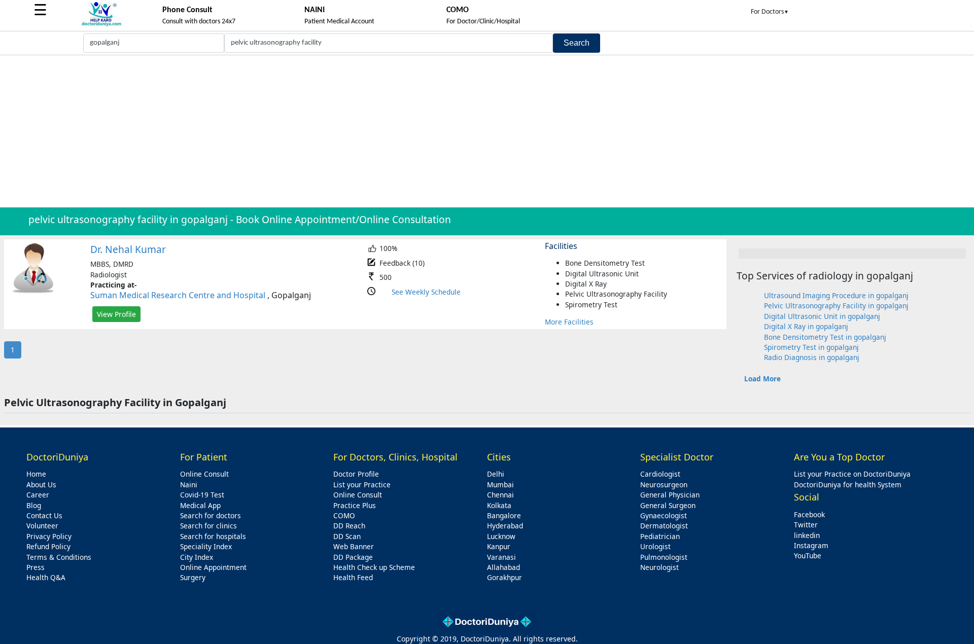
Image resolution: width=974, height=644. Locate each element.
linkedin (807, 535)
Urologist (655, 546)
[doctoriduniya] (101, 24)
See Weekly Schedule (426, 292)
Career (37, 494)
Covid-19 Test (202, 494)
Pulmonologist (663, 557)
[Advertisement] (487, 131)
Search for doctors (210, 515)
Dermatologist (664, 525)
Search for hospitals (213, 536)
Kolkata (499, 505)
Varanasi (501, 557)
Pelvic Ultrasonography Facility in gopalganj (836, 305)
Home (36, 474)
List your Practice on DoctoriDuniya (852, 474)
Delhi (495, 474)
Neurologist (659, 567)
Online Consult (204, 474)
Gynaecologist (663, 515)
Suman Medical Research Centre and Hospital (177, 295)
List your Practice (362, 484)
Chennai (500, 494)
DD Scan (347, 536)
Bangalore (504, 515)
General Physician (670, 494)
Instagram (811, 545)
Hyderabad (505, 525)
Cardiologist (660, 474)
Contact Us (44, 515)
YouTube (807, 555)
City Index (196, 557)
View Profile (116, 314)
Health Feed (353, 577)
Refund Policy (48, 546)
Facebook (809, 514)
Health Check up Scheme (374, 567)
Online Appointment (213, 567)
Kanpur (498, 546)
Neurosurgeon (663, 484)
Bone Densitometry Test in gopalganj (825, 337)
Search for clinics (208, 525)
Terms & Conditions (58, 557)
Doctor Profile (356, 474)
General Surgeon (667, 505)
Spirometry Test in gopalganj (811, 347)
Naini (188, 484)
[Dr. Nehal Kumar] (33, 291)
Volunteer (42, 525)
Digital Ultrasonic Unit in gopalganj (822, 316)
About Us (41, 484)
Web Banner (353, 546)
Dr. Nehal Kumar (128, 249)
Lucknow (501, 536)
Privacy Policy (49, 536)
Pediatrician (660, 536)
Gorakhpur (504, 577)
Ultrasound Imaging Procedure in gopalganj (836, 295)
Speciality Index (206, 546)
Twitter (806, 524)
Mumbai (500, 484)
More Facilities (569, 322)
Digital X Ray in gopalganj (806, 326)
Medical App (200, 505)
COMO (344, 515)
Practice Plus (354, 505)
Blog (33, 505)
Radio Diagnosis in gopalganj (811, 357)
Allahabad (503, 567)
